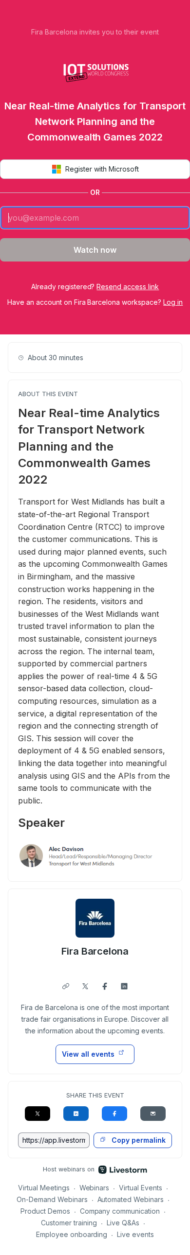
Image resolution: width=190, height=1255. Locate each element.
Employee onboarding (72, 1234)
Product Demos (45, 1211)
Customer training (69, 1223)
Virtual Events (140, 1188)
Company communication (120, 1211)
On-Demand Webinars (52, 1199)
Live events (135, 1234)
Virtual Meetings (44, 1188)
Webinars (94, 1188)
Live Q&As (123, 1223)
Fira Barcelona (95, 951)
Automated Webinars (130, 1199)
